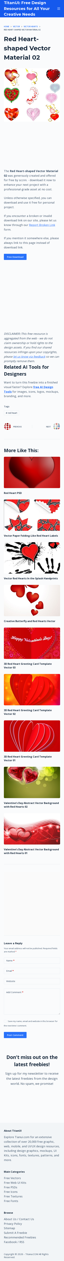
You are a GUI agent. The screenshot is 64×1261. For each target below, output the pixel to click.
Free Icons (11, 1192)
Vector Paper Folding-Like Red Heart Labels (31, 535)
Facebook (10, 1242)
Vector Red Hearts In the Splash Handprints (31, 578)
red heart (11, 412)
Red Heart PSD (13, 493)
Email (10, 970)
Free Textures (13, 1196)
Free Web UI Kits (15, 1182)
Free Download (15, 256)
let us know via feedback (29, 356)
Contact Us (26, 1219)
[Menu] (58, 8)
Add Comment (14, 992)
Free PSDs (10, 1187)
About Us (10, 1219)
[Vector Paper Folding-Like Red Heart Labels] (32, 515)
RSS (21, 1242)
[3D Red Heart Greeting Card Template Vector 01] (32, 736)
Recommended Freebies (20, 1237)
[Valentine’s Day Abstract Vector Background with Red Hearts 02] (32, 782)
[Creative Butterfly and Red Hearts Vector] (32, 600)
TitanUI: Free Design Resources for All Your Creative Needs (27, 8)
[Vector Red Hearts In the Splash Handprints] (32, 558)
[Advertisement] (32, 145)
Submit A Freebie (15, 1233)
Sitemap (9, 1228)
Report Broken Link (42, 225)
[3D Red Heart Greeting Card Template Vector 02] (32, 689)
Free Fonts (11, 1201)
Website (10, 981)
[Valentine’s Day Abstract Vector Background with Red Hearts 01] (32, 829)
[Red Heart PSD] (32, 472)
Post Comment (15, 1035)
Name (10, 960)
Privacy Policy (13, 1224)
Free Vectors (12, 1178)
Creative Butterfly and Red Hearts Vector (29, 621)
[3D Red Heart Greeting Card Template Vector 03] (32, 643)
